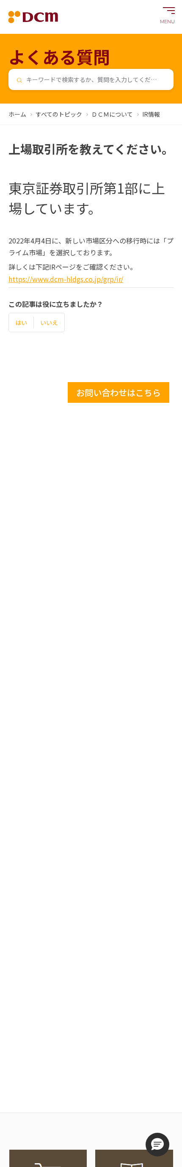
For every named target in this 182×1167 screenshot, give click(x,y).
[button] (157, 1144)
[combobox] (91, 79)
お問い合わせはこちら (118, 392)
